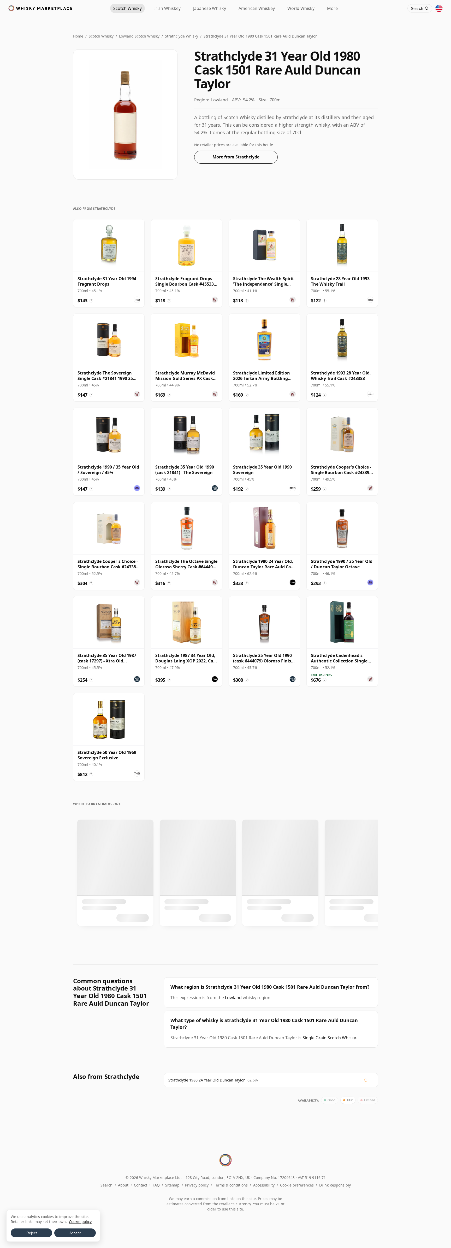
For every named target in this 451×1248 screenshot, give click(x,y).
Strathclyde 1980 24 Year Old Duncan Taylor (206, 1080)
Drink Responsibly (335, 1185)
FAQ (156, 1185)
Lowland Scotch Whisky (139, 36)
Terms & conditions (231, 1185)
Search (106, 1185)
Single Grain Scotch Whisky (329, 1038)
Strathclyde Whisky (181, 36)
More (332, 8)
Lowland (233, 997)
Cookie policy (80, 1221)
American (257, 8)
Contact (140, 1185)
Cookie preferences (297, 1185)
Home (78, 36)
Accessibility (264, 1185)
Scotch (127, 8)
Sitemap (172, 1185)
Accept (75, 1233)
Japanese (209, 8)
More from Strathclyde (235, 157)
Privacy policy (197, 1185)
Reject (31, 1233)
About (123, 1185)
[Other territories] (439, 8)
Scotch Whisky (101, 36)
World (300, 8)
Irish (167, 8)
